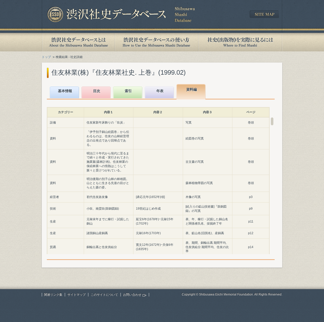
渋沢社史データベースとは (78, 42)
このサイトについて (104, 294)
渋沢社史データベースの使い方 (156, 42)
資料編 (191, 89)
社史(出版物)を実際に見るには (240, 42)
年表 (160, 91)
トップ (46, 57)
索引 (128, 91)
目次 (96, 91)
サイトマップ (76, 294)
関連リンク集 (53, 294)
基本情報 (65, 91)
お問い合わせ (132, 294)
